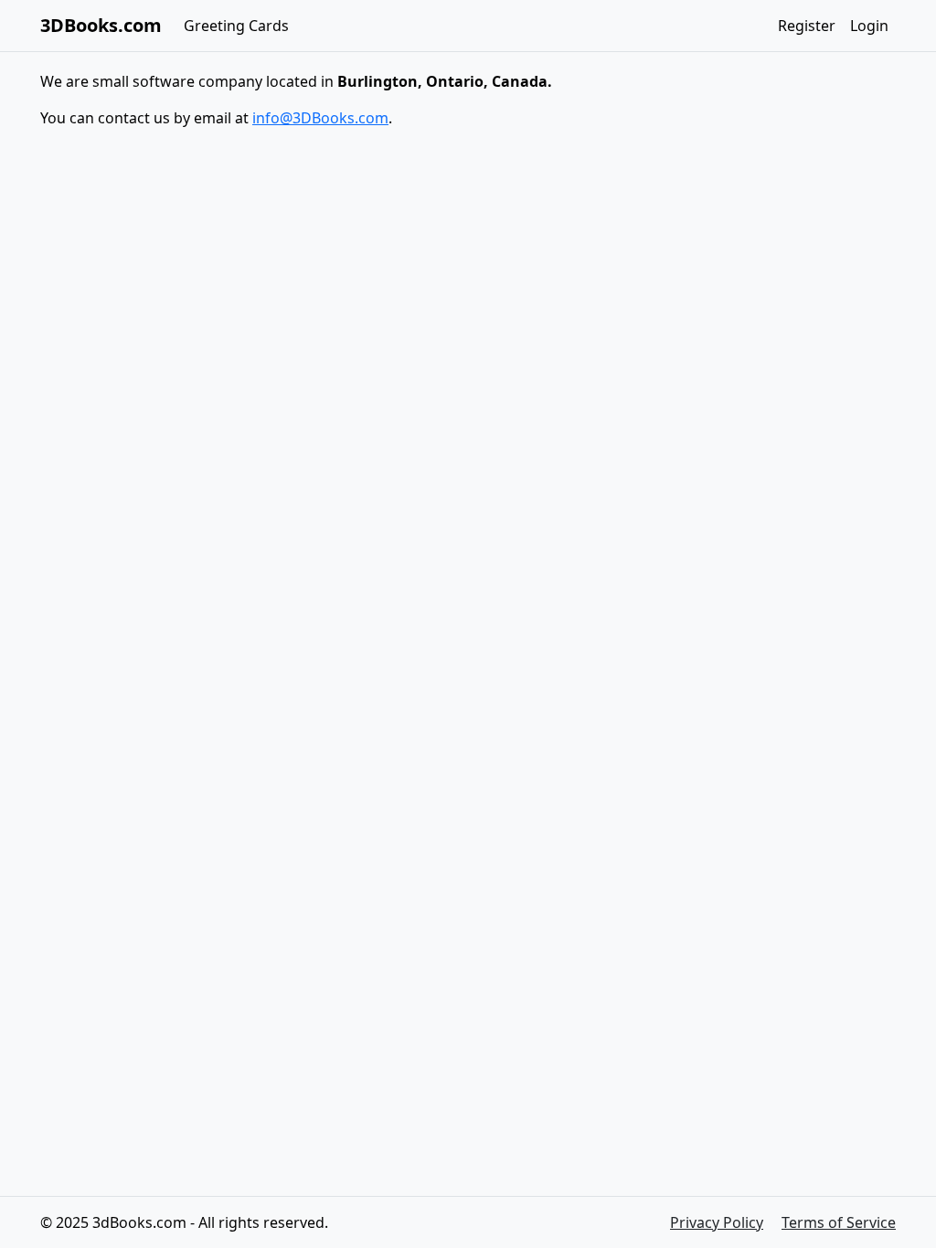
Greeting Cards (236, 26)
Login (869, 26)
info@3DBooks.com (320, 118)
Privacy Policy (716, 1222)
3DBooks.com (101, 25)
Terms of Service (839, 1222)
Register (806, 26)
